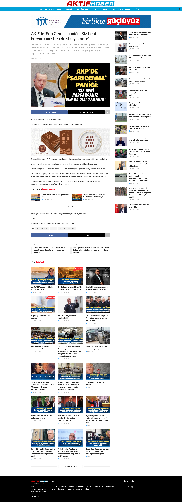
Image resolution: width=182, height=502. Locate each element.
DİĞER (136, 9)
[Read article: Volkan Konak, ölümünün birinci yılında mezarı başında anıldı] (121, 94)
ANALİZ (51, 9)
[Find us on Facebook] (124, 487)
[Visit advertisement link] (91, 23)
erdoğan (53, 228)
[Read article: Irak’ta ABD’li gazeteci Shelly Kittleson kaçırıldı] (35, 197)
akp (37, 228)
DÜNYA (76, 9)
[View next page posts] (72, 206)
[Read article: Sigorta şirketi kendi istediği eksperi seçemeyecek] (98, 335)
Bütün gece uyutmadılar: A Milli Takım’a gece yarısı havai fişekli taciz (140, 152)
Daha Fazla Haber (70, 466)
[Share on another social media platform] (107, 112)
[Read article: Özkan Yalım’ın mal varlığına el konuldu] (121, 208)
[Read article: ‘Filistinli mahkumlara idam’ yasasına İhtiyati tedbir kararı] (43, 335)
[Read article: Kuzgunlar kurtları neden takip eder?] (121, 106)
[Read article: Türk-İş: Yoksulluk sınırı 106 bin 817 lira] (121, 70)
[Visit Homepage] (91, 3)
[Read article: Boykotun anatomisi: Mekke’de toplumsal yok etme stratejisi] (77, 197)
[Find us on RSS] (132, 487)
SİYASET (60, 9)
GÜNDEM (43, 9)
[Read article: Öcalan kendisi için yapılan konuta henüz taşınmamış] (121, 141)
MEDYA (120, 9)
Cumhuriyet (44, 228)
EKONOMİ (68, 9)
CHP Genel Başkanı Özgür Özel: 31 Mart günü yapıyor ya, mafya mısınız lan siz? (98, 318)
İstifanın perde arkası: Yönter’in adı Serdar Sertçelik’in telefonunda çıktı (70, 418)
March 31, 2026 (47, 199)
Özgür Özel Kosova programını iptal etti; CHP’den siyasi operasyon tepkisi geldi (97, 451)
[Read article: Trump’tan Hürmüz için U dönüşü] (98, 371)
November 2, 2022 (36, 58)
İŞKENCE (113, 9)
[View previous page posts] (68, 206)
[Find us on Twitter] (128, 487)
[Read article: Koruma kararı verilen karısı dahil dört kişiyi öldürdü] (121, 129)
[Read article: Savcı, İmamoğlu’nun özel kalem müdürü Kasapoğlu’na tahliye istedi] (121, 165)
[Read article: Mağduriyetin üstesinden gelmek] (43, 304)
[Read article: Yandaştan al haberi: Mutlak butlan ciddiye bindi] (43, 404)
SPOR (105, 9)
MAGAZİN (128, 9)
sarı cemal (70, 228)
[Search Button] (179, 9)
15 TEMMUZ (96, 9)
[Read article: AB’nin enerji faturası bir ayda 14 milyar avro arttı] (121, 59)
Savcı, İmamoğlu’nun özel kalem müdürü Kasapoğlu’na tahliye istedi (139, 164)
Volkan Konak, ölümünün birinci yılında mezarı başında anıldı (140, 93)
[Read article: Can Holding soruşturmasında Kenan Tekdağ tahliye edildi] (98, 276)
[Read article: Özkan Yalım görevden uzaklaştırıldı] (70, 304)
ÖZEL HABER (85, 9)
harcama (62, 228)
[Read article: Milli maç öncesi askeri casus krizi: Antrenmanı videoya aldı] (121, 117)
